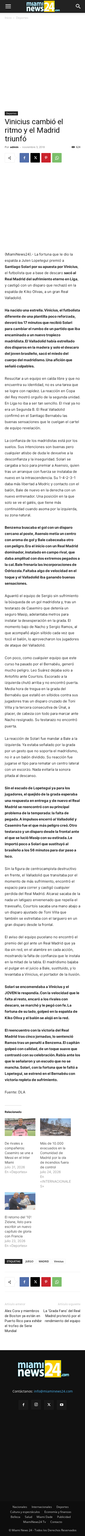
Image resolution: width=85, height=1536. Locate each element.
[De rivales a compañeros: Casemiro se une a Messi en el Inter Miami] (20, 1127)
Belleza (15, 1517)
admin (14, 147)
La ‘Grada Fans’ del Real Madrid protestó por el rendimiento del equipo (61, 1316)
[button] (8, 6)
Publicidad (64, 1517)
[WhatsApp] (57, 158)
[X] (35, 158)
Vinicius (59, 1261)
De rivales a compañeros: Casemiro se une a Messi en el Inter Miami (19, 1152)
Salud (28, 1517)
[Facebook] (24, 158)
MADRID (44, 1261)
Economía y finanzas (57, 1512)
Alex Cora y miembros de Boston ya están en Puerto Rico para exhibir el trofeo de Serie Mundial (23, 1321)
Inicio (8, 18)
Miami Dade (45, 1517)
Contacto (56, 1522)
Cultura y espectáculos (25, 1512)
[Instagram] (36, 1404)
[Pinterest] (46, 158)
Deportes (22, 18)
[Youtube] (61, 1405)
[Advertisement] (42, 66)
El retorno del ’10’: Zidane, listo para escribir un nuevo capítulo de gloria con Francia (18, 1226)
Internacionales (42, 1507)
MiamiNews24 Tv (34, 1522)
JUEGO (30, 1261)
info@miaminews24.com (53, 1391)
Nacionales (20, 1507)
